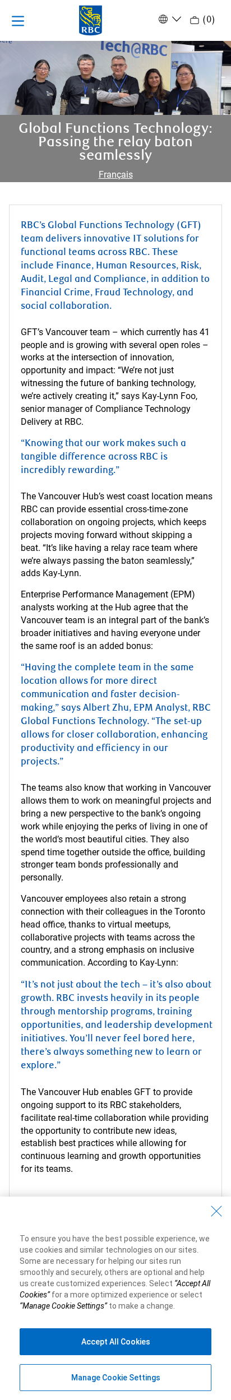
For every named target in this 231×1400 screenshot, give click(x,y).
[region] (115, 1298)
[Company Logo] (91, 19)
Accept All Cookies (115, 1341)
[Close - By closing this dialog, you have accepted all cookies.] (216, 1211)
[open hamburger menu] (18, 20)
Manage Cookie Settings (115, 1377)
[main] (115, 665)
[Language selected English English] (168, 19)
